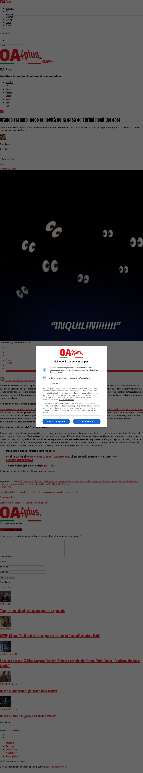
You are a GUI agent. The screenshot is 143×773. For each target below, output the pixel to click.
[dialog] (71, 386)
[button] (71, 384)
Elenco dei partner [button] (66, 399)
